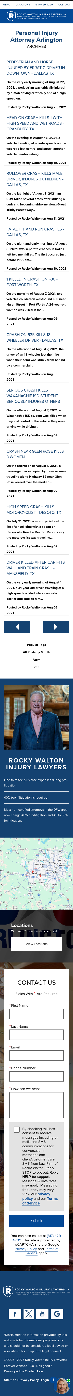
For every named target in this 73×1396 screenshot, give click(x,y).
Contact (64, 4)
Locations (23, 4)
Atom (37, 660)
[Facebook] (15, 1314)
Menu (6, 4)
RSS (36, 667)
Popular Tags (36, 645)
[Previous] (17, 627)
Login (45, 1380)
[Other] (57, 1314)
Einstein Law (34, 1371)
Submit (36, 1221)
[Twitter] (29, 1314)
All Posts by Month (36, 652)
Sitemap (10, 1380)
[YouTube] (42, 1314)
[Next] (56, 627)
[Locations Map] (36, 873)
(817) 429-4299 (44, 4)
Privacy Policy (26, 1248)
